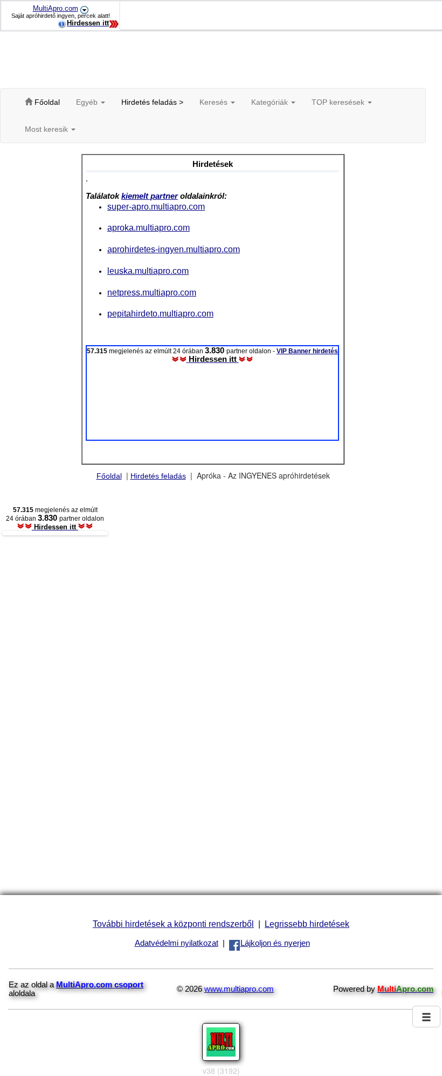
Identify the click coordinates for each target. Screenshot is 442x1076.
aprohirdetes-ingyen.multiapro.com (173, 249)
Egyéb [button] (88, 102)
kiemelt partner (149, 196)
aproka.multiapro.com (148, 227)
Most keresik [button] (47, 129)
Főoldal (109, 476)
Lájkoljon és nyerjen (275, 943)
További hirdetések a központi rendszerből (173, 924)
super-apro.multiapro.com (156, 206)
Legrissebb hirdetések (307, 924)
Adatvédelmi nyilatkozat (176, 943)
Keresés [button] (214, 102)
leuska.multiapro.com (148, 270)
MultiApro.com (55, 8)
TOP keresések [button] (339, 102)
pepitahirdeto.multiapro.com (160, 313)
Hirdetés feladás (158, 476)
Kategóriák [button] (270, 102)
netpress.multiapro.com (151, 292)
